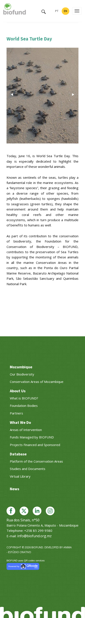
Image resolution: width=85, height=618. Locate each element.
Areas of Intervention (26, 430)
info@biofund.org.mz (34, 536)
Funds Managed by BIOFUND (32, 437)
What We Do (20, 422)
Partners (16, 413)
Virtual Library (20, 476)
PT (56, 11)
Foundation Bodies (24, 405)
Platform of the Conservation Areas (36, 461)
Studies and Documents (27, 468)
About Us (18, 390)
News (14, 488)
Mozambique (21, 366)
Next (73, 94)
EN (65, 11)
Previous (12, 94)
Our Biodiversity (22, 374)
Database (18, 453)
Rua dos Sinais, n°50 (23, 520)
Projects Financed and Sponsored (35, 445)
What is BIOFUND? (24, 398)
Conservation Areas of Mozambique (36, 381)
